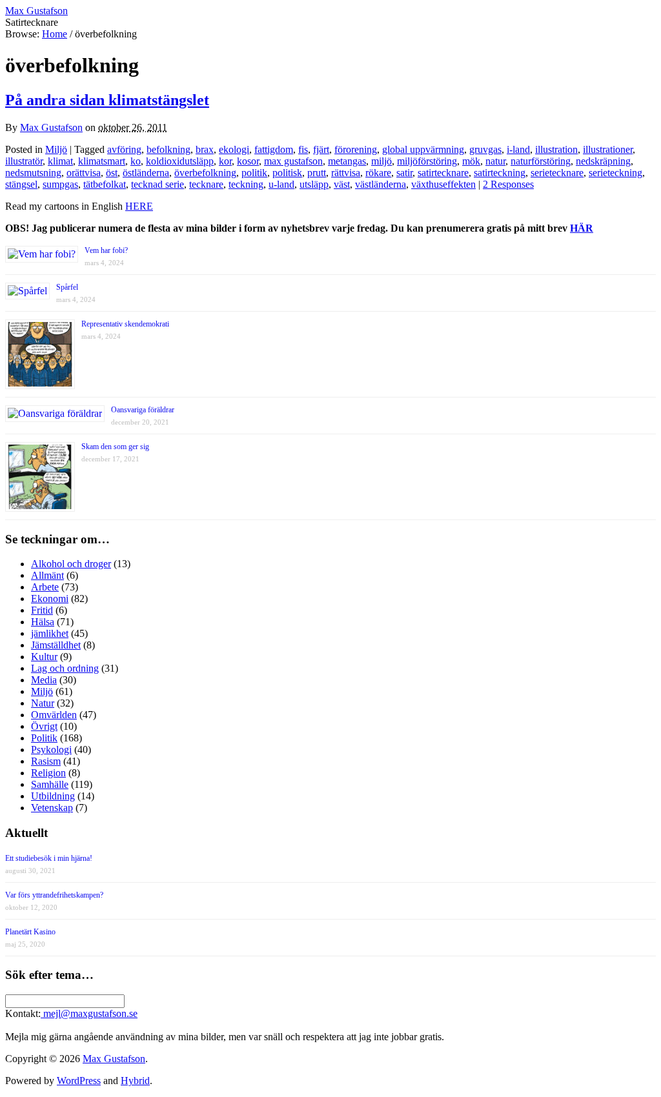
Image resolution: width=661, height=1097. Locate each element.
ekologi (234, 149)
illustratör (24, 161)
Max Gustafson (51, 127)
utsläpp (314, 184)
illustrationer (608, 149)
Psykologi (51, 749)
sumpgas (60, 184)
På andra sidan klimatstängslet (107, 100)
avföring (124, 149)
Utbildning (53, 795)
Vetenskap (52, 807)
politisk (287, 172)
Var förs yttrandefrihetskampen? (54, 895)
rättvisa (345, 172)
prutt (316, 172)
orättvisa (83, 172)
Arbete (45, 586)
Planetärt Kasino (30, 931)
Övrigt (44, 726)
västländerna (380, 184)
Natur (42, 703)
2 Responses (508, 184)
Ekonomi (49, 598)
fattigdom (273, 149)
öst (111, 172)
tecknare (206, 184)
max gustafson (293, 161)
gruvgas (485, 149)
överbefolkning (205, 172)
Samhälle (49, 784)
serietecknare (557, 172)
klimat (60, 161)
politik (254, 172)
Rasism (46, 761)
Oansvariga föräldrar (142, 409)
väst (342, 184)
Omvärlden (54, 714)
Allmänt (47, 575)
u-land (281, 184)
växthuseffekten (443, 184)
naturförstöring (541, 161)
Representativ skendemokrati (125, 323)
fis (303, 149)
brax (205, 149)
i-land (518, 149)
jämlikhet (49, 633)
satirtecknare (443, 172)
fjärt (321, 149)
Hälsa (42, 621)
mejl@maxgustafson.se (89, 1013)
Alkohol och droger (71, 563)
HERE (139, 206)
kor (225, 161)
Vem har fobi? (106, 250)
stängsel (21, 184)
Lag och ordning (65, 668)
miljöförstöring (427, 161)
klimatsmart (101, 161)
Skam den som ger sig (115, 446)
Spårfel (67, 287)
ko (135, 161)
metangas (347, 161)
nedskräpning (603, 161)
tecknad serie (157, 184)
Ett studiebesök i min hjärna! (48, 858)
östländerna (146, 172)
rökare (378, 172)
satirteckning (499, 172)
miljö (381, 161)
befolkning (168, 149)
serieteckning (615, 172)
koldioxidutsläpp (180, 161)
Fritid (42, 610)
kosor (248, 161)
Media (44, 679)
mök (471, 161)
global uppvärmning (423, 149)
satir (404, 172)
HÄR (581, 228)
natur (495, 161)
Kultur (44, 656)
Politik (44, 737)
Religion (48, 772)
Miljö (56, 149)
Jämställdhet (56, 644)
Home (54, 33)
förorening (355, 149)
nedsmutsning (33, 172)
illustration (556, 149)
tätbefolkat (104, 184)
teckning (246, 184)
